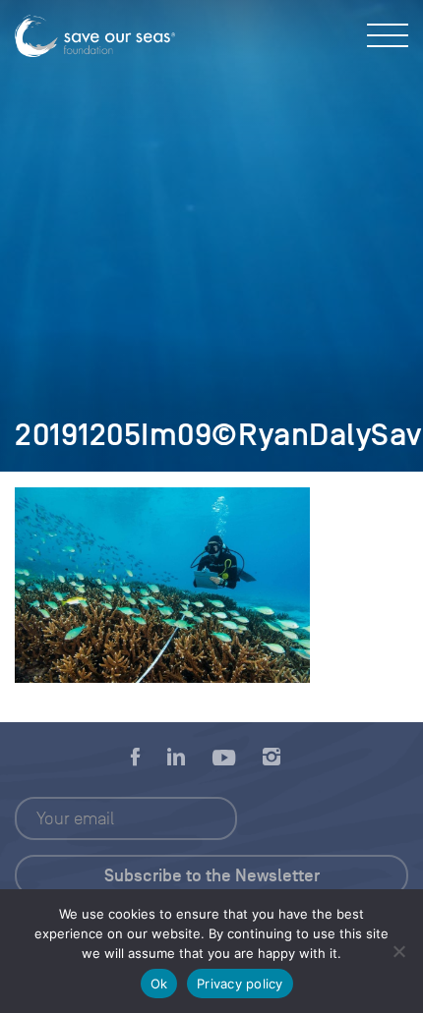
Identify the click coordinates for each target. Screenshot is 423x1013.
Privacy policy (240, 983)
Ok (159, 983)
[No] (398, 951)
